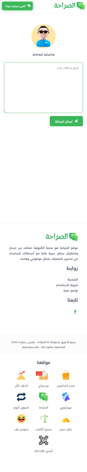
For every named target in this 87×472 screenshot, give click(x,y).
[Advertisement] (43, 172)
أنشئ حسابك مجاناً (15, 6)
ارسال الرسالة (63, 121)
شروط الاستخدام (67, 284)
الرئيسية (73, 279)
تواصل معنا (71, 290)
